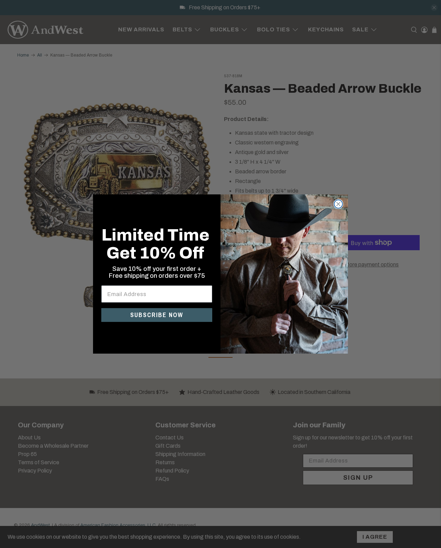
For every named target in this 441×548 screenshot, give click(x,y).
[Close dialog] (338, 204)
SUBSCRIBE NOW (156, 315)
